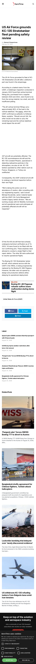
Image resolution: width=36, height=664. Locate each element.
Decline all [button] (26, 660)
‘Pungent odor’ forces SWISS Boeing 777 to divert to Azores (15, 433)
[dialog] (18, 647)
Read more (13, 640)
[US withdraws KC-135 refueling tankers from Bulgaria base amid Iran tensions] (18, 573)
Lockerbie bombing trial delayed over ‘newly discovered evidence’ (17, 542)
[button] (3, 4)
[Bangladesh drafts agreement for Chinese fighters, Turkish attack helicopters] (18, 464)
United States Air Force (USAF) (12, 299)
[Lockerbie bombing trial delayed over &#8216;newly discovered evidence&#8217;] (18, 521)
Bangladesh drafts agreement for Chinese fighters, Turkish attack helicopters (17, 486)
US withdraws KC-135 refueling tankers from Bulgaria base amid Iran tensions (16, 595)
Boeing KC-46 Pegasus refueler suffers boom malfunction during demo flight (22, 288)
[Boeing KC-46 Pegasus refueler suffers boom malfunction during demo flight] (6, 285)
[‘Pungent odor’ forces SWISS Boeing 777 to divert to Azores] (18, 412)
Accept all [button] (9, 660)
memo (20, 112)
